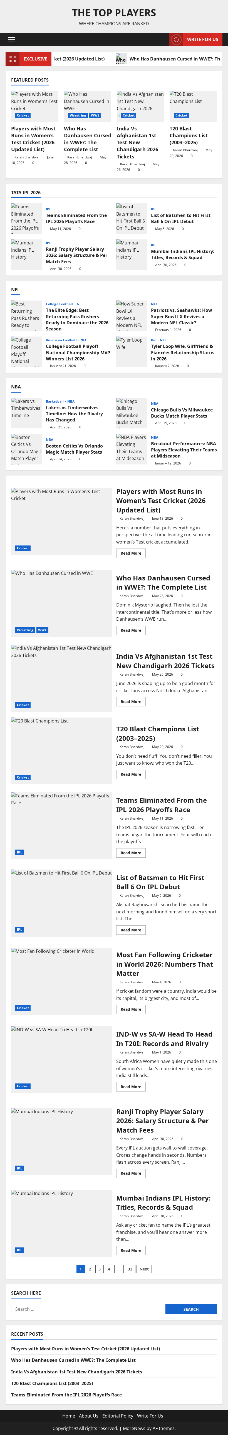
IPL (48, 209)
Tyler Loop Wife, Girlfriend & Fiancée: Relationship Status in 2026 (131, 352)
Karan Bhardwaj (26, 157)
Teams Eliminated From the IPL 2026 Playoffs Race (26, 218)
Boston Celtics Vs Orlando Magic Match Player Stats (26, 449)
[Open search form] (163, 39)
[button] (12, 40)
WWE (95, 115)
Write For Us (202, 39)
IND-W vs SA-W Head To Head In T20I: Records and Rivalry (61, 1059)
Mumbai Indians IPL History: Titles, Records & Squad (131, 254)
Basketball (55, 401)
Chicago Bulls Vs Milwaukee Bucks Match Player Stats (131, 413)
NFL (80, 304)
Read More (133, 554)
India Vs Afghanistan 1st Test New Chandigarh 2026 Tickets (137, 142)
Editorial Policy (117, 1416)
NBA (71, 401)
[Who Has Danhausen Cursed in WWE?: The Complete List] (87, 106)
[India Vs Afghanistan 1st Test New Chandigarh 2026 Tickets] (140, 106)
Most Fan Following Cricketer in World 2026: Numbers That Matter (61, 981)
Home (68, 1416)
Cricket (23, 115)
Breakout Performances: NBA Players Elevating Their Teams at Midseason (131, 449)
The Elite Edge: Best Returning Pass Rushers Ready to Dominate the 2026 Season (26, 315)
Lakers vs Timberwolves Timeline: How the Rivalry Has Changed (26, 413)
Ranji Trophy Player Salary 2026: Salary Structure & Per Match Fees (26, 254)
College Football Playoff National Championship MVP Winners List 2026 (26, 352)
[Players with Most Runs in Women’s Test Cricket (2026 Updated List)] (34, 106)
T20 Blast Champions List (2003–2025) (189, 135)
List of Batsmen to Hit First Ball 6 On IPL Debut (131, 218)
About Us (88, 1416)
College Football (60, 304)
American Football (62, 340)
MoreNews (134, 1428)
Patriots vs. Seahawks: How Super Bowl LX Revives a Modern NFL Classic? (131, 315)
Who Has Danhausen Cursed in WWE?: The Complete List (87, 139)
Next (144, 1269)
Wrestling (78, 115)
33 (130, 1269)
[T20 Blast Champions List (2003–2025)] (193, 106)
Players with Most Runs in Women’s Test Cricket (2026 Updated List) (33, 139)
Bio (154, 340)
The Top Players (114, 12)
